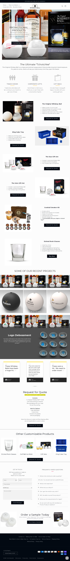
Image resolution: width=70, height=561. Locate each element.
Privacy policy (25, 558)
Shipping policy (40, 558)
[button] (62, 6)
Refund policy (18, 558)
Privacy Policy (39, 541)
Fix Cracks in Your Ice (35, 539)
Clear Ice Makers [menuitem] (13, 5)
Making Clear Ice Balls (31, 536)
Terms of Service (46, 539)
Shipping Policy (56, 539)
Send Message (17, 502)
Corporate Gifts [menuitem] (7, 7)
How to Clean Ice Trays (44, 536)
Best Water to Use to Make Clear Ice (18, 539)
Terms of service (32, 558)
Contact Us (21, 536)
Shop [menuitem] (4, 5)
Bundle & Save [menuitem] (17, 7)
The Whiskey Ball (10, 558)
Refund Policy (30, 541)
